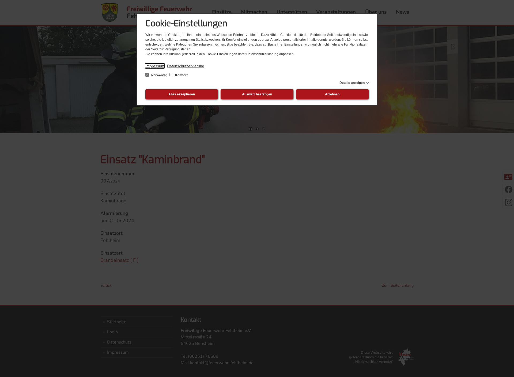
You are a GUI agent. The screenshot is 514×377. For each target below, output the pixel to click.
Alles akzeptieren (181, 94)
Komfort (181, 75)
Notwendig (159, 75)
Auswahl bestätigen (257, 94)
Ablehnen (332, 94)
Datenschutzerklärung (185, 66)
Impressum (154, 66)
